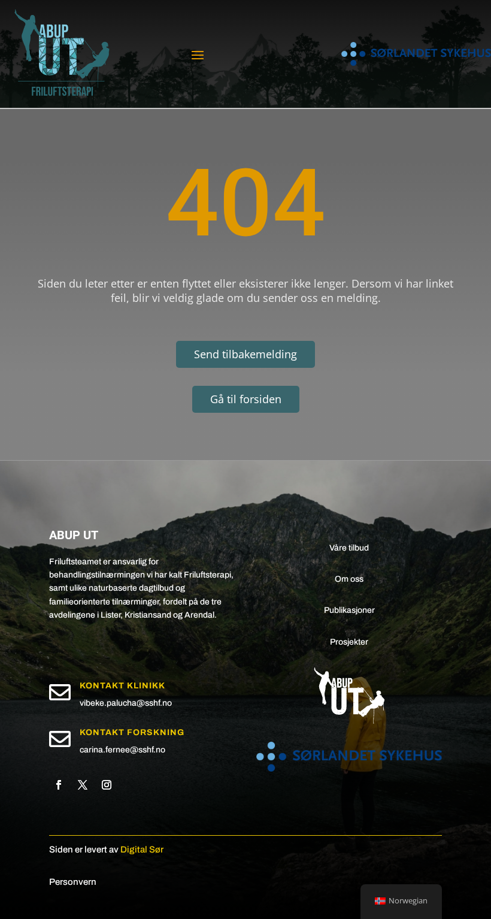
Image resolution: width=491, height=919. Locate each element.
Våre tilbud (349, 547)
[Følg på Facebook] (58, 784)
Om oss (349, 579)
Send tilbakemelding (245, 354)
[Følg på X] (82, 784)
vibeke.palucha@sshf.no (126, 703)
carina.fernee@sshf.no (122, 749)
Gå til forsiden (245, 399)
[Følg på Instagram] (106, 784)
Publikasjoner (349, 610)
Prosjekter (349, 641)
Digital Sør (141, 849)
